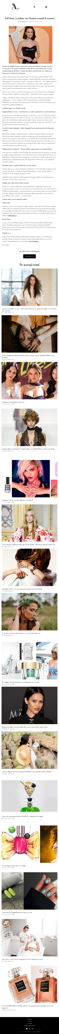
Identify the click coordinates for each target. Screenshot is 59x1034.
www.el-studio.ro (34, 241)
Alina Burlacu (22, 21)
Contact (29, 1019)
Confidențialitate (29, 1025)
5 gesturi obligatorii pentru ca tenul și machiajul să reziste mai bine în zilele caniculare (27, 771)
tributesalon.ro (12, 215)
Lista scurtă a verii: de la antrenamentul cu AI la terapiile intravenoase (22, 959)
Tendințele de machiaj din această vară (13, 402)
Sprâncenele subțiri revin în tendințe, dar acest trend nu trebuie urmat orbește (25, 727)
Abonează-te (29, 256)
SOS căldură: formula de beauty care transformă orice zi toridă (20, 682)
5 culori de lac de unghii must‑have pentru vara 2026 (17, 912)
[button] (34, 7)
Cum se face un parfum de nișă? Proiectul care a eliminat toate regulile (22, 816)
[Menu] (46, 7)
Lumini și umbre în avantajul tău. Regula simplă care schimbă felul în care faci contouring (28, 449)
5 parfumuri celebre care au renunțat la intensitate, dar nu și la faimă (22, 589)
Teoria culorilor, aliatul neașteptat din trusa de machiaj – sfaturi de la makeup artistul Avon (28, 544)
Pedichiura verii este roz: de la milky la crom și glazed (17, 500)
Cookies (29, 1023)
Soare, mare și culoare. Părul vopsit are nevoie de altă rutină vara (21, 633)
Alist (29, 1021)
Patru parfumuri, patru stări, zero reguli (13, 866)
